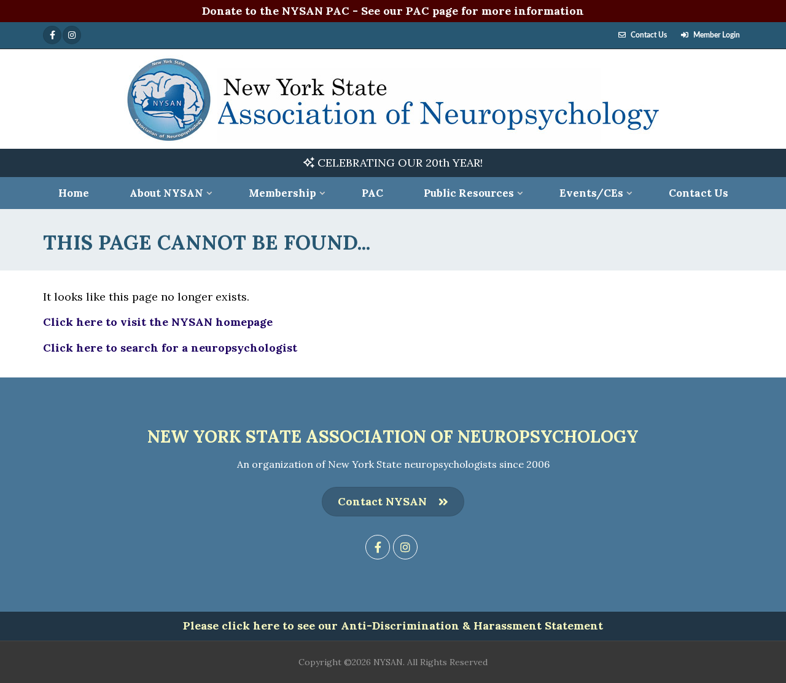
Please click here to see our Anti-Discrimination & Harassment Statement (393, 625)
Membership (282, 193)
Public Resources (469, 193)
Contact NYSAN (382, 501)
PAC (372, 193)
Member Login (716, 35)
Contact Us (649, 35)
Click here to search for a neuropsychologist (170, 348)
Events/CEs (591, 193)
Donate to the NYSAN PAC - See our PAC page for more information (393, 11)
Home (73, 193)
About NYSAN (166, 193)
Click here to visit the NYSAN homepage (158, 322)
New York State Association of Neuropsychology (393, 436)
